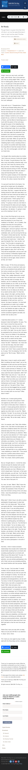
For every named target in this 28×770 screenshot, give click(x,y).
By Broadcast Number (8, 739)
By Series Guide (6, 741)
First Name (5, 710)
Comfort (7, 52)
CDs (3, 745)
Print (17, 43)
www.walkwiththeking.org (7, 765)
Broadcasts (5, 730)
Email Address (7, 704)
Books (3, 748)
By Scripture (6, 736)
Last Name (5, 716)
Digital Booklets (6, 727)
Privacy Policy (18, 763)
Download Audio (21, 39)
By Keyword (6, 733)
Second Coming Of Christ (16, 52)
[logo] (10, 4)
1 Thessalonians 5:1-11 (12, 50)
